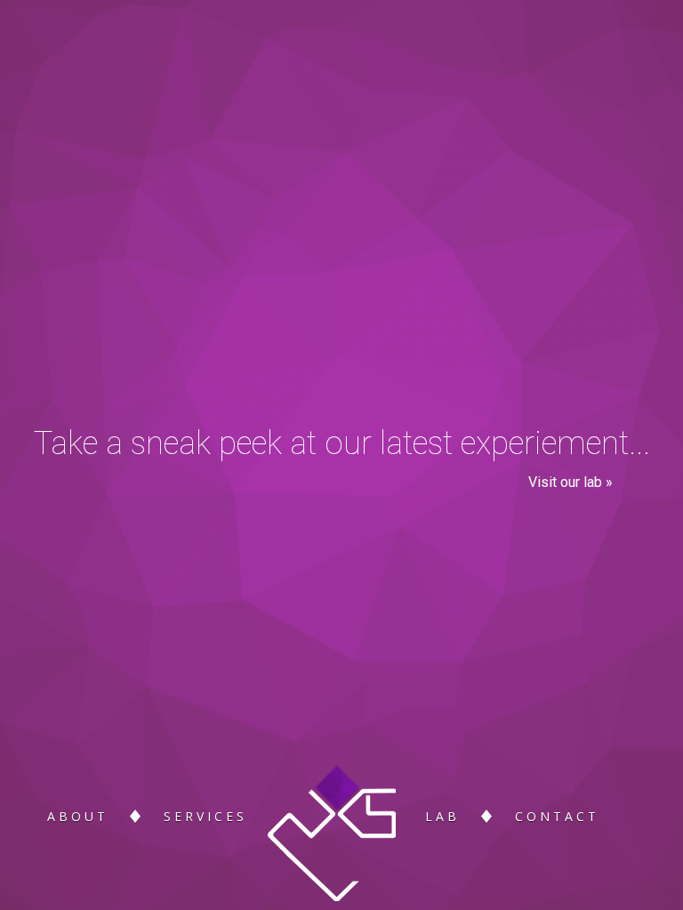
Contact (557, 816)
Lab (442, 816)
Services (205, 816)
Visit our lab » (570, 482)
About (77, 816)
